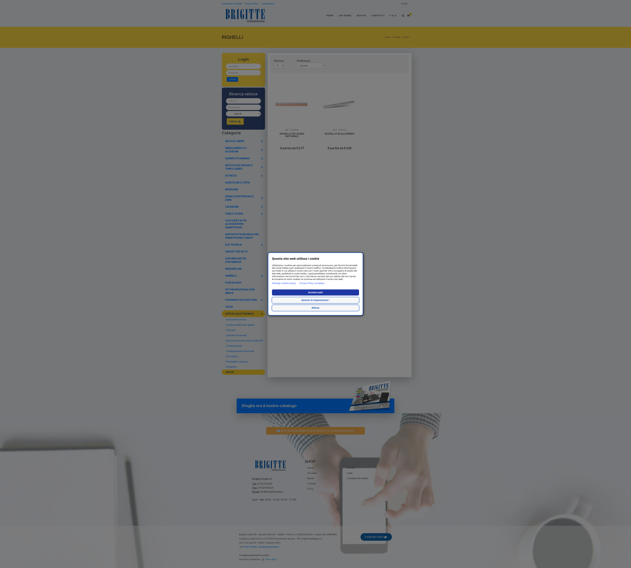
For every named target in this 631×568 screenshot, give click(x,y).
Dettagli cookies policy (284, 283)
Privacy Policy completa (312, 283)
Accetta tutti (315, 292)
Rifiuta (315, 307)
